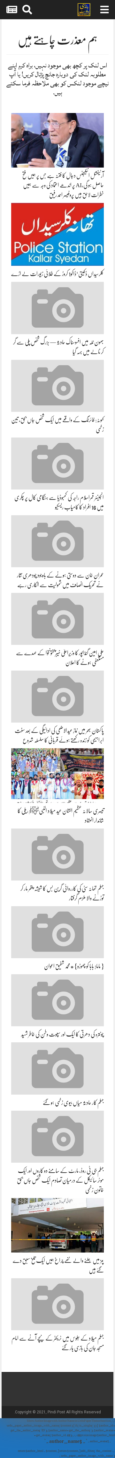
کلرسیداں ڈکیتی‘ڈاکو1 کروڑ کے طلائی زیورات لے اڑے (57, 273)
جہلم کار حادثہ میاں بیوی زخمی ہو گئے (73, 1102)
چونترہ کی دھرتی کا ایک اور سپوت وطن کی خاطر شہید (62, 1034)
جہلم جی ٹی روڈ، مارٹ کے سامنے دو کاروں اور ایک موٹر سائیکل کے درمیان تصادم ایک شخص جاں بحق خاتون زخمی (60, 1180)
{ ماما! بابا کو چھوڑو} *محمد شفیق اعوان (74, 966)
